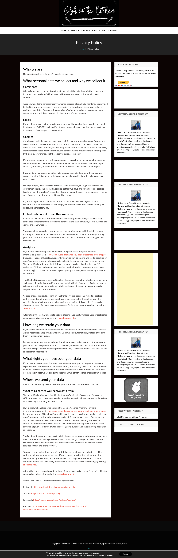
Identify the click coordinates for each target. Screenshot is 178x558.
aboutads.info (29, 308)
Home (63, 30)
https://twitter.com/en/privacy (45, 493)
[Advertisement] (135, 289)
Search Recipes (109, 30)
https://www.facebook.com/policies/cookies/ (54, 499)
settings (110, 555)
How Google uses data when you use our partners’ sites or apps (76, 254)
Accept (125, 554)
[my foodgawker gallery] (136, 390)
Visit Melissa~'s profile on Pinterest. (132, 417)
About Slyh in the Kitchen (84, 30)
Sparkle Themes (108, 543)
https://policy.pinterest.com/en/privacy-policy (54, 487)
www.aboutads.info (66, 318)
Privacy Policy (121, 543)
